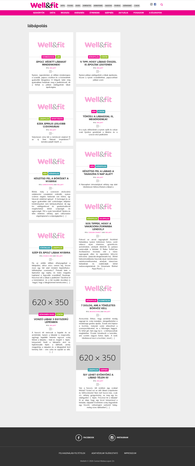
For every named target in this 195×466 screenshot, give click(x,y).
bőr (94, 112)
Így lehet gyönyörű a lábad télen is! (98, 376)
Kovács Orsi (47, 256)
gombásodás (48, 57)
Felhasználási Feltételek (72, 453)
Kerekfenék (98, 6)
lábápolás (44, 119)
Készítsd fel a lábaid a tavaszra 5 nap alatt (98, 173)
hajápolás (104, 219)
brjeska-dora (95, 312)
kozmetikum (104, 301)
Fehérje (117, 6)
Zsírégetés (87, 6)
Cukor (136, 6)
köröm (104, 57)
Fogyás (70, 6)
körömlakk (45, 248)
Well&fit (100, 68)
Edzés (78, 6)
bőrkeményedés (46, 314)
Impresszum (130, 453)
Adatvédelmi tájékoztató (105, 453)
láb (58, 57)
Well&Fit (53, 68)
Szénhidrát (127, 6)
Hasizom (108, 6)
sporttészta (57, 119)
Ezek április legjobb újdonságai (51, 125)
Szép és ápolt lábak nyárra (51, 252)
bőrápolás (94, 57)
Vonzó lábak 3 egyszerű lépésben (51, 321)
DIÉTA (63, 6)
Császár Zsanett (94, 232)
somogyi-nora (47, 185)
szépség (104, 370)
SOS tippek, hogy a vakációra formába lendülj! (98, 226)
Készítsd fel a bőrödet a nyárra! (51, 180)
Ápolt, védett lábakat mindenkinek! (51, 63)
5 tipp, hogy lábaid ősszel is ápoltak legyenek (98, 63)
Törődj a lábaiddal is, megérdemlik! (98, 118)
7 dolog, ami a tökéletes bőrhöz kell (98, 307)
